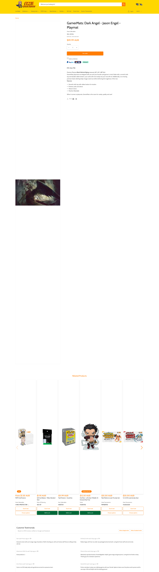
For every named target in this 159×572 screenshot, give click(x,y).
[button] (25, 11)
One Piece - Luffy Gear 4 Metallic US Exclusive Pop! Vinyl (89, 499)
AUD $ (138, 11)
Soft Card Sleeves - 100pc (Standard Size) (46, 499)
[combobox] (82, 4)
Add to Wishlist (73, 59)
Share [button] (70, 98)
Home (17, 18)
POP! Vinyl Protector (20, 498)
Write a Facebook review (136, 530)
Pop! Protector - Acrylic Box (65, 498)
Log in (131, 11)
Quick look (25, 508)
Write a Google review (124, 530)
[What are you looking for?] (123, 4)
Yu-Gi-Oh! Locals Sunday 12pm (131, 498)
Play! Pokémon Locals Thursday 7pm (110, 498)
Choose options (26, 513)
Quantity (69, 44)
